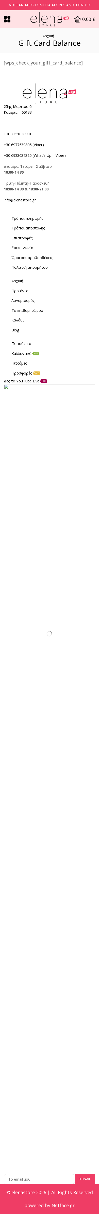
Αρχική (48, 35)
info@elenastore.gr (20, 199)
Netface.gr (63, 1205)
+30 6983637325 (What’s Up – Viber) (35, 155)
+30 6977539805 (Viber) (24, 144)
